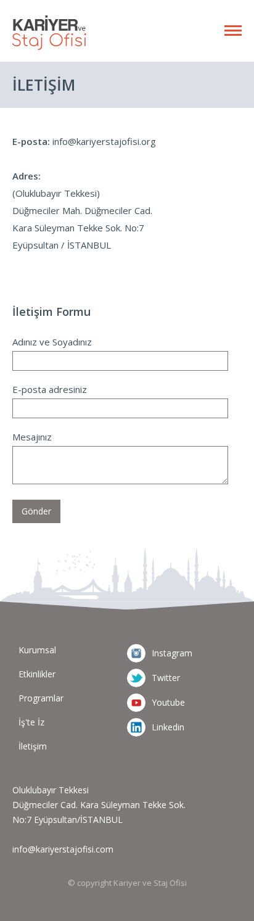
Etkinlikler (36, 674)
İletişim (32, 746)
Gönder (36, 511)
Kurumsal (37, 650)
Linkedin (168, 727)
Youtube (168, 702)
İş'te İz (31, 722)
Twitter (166, 678)
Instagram (172, 653)
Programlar (40, 698)
